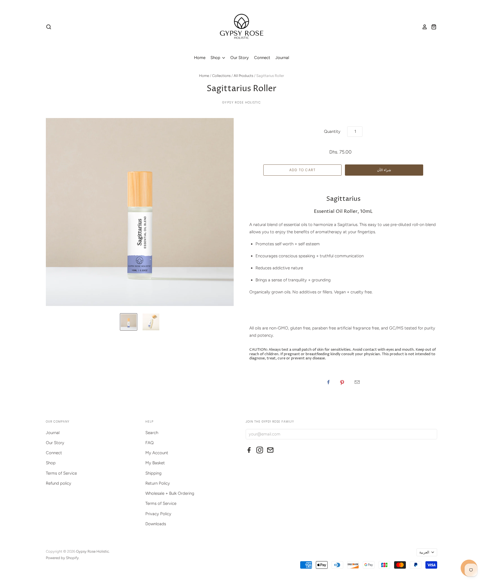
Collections (221, 76)
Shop (215, 57)
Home (199, 57)
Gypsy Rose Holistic (241, 102)
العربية (424, 552)
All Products (243, 76)
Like (328, 382)
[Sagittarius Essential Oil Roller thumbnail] (128, 322)
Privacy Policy (158, 513)
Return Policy (157, 483)
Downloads (155, 523)
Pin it (342, 382)
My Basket (155, 462)
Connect (262, 57)
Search (151, 432)
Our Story (239, 57)
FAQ (149, 442)
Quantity (332, 131)
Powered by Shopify (62, 558)
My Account (156, 452)
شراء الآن (384, 170)
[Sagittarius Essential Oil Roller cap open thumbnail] (151, 322)
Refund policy (58, 483)
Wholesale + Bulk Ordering (169, 493)
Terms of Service (61, 473)
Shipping (153, 473)
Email (357, 382)
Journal (282, 57)
